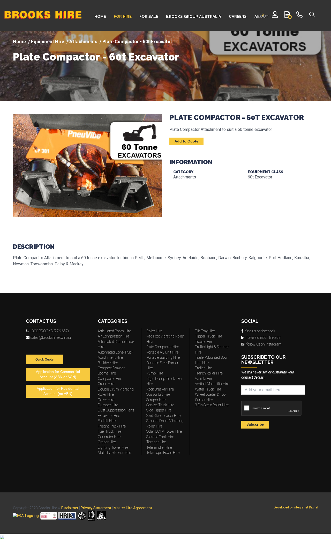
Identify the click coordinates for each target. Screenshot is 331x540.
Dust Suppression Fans (116, 410)
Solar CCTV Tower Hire (164, 431)
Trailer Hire (203, 368)
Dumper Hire (108, 405)
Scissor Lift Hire (158, 394)
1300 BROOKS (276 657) (49, 331)
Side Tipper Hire (158, 410)
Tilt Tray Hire (205, 331)
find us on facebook (260, 331)
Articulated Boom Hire (114, 331)
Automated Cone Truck (115, 352)
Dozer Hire (106, 400)
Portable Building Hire (163, 357)
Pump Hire (154, 373)
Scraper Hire (156, 400)
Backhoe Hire (108, 363)
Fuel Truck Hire (109, 431)
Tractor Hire (204, 342)
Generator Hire (109, 437)
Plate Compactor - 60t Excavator (96, 57)
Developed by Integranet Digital (296, 507)
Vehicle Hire (204, 379)
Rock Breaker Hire (160, 389)
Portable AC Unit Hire (162, 352)
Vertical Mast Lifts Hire (212, 384)
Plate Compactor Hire (162, 347)
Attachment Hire (110, 357)
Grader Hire (107, 442)
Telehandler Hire (159, 447)
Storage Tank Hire (160, 437)
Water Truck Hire (208, 389)
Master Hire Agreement (133, 508)
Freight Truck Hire (112, 426)
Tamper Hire (156, 442)
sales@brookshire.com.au (51, 337)
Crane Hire (106, 384)
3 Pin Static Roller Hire (212, 405)
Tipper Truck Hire (208, 336)
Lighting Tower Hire (113, 447)
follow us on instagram (264, 344)
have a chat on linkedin (263, 337)
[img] (165, 66)
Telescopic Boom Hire (162, 453)
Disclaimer (69, 508)
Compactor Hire (110, 379)
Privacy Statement (96, 508)
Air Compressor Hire (113, 336)
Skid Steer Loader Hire (163, 416)
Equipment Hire (47, 41)
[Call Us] (299, 15)
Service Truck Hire (160, 405)
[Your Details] (275, 15)
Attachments (83, 41)
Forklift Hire (107, 421)
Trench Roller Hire (209, 373)
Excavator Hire (109, 416)
